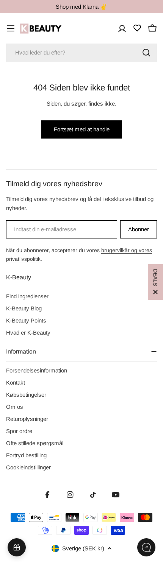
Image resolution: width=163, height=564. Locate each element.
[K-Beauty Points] (17, 547)
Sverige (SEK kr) (83, 548)
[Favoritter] (137, 28)
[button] (155, 282)
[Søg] (146, 52)
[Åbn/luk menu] (10, 28)
